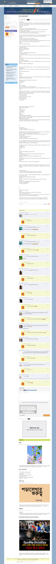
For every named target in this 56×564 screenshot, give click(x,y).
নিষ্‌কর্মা (25, 376)
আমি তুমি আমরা (26, 364)
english (35, 390)
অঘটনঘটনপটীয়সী (26, 299)
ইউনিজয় (30, 390)
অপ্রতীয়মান (25, 351)
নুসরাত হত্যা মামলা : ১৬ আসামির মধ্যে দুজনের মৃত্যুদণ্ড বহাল (11, 73)
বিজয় (32, 390)
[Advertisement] (11, 50)
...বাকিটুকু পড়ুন (44, 466)
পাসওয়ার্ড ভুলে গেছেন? (45, 3)
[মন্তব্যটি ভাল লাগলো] (47, 213)
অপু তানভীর (11, 32)
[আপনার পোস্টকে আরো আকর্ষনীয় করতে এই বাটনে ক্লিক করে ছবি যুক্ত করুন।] (25, 392)
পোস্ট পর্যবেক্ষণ (22, 415)
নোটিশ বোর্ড (8, 19)
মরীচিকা (20, 442)
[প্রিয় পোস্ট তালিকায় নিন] (47, 204)
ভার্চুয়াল (24, 390)
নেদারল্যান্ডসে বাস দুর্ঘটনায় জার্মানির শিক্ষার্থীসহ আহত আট (11, 67)
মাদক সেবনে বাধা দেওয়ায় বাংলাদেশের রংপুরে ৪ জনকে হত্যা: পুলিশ (11, 78)
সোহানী (25, 312)
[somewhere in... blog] (10, 2)
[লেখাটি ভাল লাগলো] (44, 204)
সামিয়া (22, 444)
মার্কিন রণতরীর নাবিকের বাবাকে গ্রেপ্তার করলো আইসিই (10, 76)
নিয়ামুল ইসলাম (26, 270)
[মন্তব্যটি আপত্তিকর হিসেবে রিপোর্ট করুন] (49, 213)
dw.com (12, 82)
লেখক (26, 220)
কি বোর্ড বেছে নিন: (21, 390)
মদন (24, 214)
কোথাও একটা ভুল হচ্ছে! (23, 469)
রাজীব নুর (22, 471)
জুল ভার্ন (22, 510)
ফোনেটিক (27, 390)
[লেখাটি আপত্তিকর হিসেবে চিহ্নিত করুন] (49, 204)
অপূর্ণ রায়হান (26, 256)
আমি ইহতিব (25, 325)
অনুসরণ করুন (12, 34)
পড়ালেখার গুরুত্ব (21, 481)
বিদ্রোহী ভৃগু (25, 227)
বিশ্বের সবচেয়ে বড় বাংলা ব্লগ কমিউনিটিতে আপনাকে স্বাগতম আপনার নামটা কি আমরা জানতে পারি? (32, 1)
